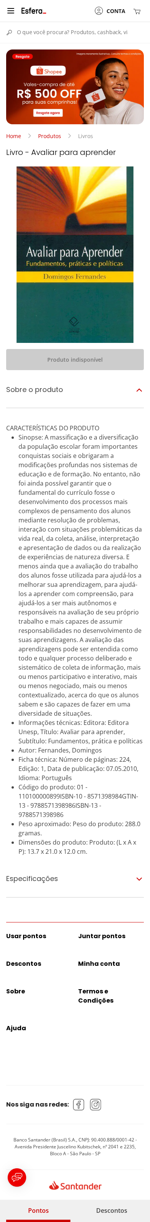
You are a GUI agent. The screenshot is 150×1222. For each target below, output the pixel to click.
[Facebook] (79, 1105)
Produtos (49, 136)
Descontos (111, 1210)
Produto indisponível (75, 359)
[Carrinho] (138, 11)
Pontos (38, 1210)
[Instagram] (96, 1105)
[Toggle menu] (10, 10)
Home (13, 136)
